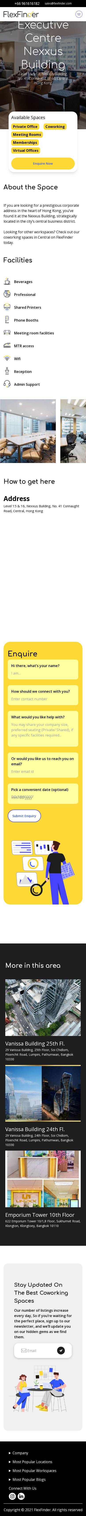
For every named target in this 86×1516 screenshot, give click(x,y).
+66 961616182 (27, 3)
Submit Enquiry (24, 816)
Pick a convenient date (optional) (39, 789)
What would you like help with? (38, 717)
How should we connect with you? (40, 691)
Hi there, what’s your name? (35, 665)
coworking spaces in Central (27, 237)
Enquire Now (43, 163)
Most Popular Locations (32, 1461)
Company (20, 1452)
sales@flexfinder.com (58, 3)
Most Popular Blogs (29, 1479)
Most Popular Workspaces (34, 1470)
